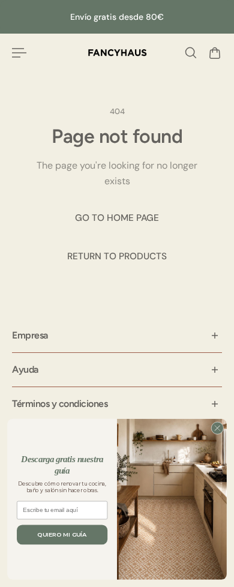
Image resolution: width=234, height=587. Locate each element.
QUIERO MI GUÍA (61, 534)
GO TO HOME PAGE (117, 218)
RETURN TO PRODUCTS (117, 256)
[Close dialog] (217, 428)
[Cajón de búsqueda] (191, 53)
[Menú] (19, 53)
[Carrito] (215, 53)
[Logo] (117, 53)
